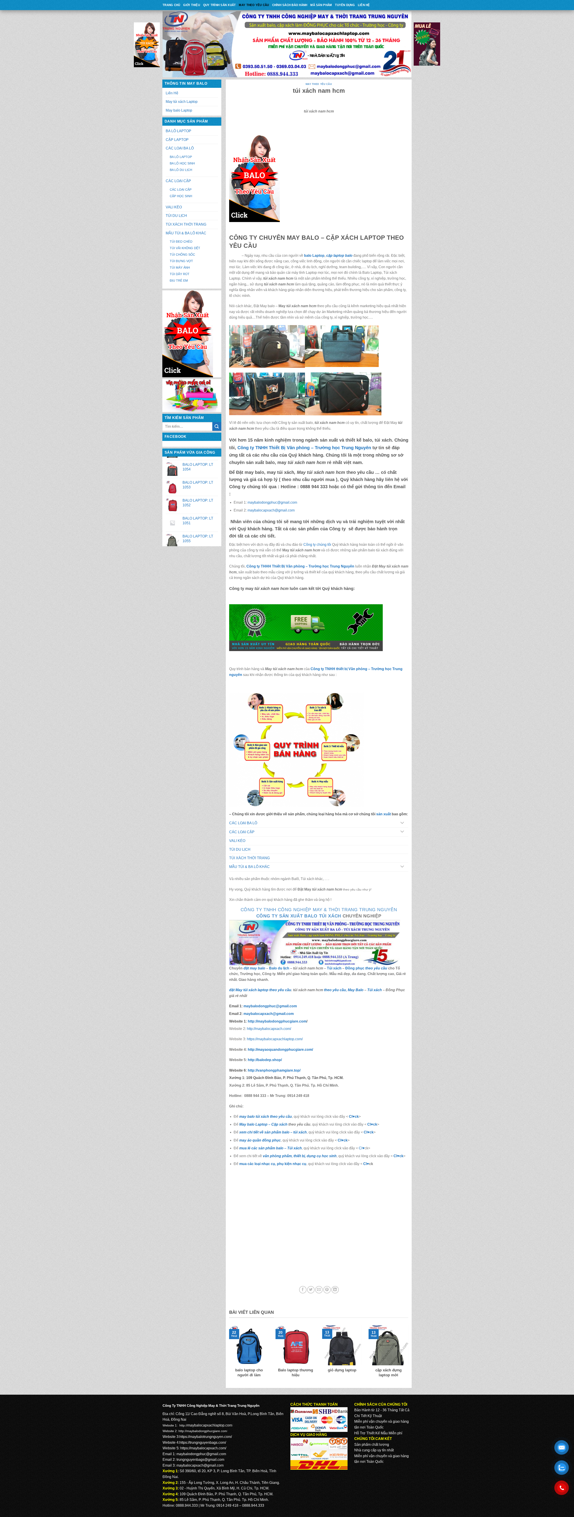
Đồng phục (355, 968)
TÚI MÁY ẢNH (180, 267)
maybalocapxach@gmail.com (271, 510)
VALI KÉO (174, 207)
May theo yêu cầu (254, 5)
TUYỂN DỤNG (345, 5)
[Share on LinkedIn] (335, 1289)
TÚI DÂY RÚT (179, 274)
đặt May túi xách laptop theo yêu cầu (260, 990)
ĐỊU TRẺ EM (179, 280)
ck (372, 1132)
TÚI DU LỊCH (176, 216)
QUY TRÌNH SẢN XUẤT (219, 5)
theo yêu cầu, (336, 990)
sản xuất (383, 814)
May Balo (355, 990)
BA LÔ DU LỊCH (181, 170)
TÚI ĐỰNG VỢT (181, 261)
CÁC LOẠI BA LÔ (180, 148)
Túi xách (334, 968)
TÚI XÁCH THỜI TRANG (186, 224)
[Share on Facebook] (303, 1289)
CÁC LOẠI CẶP (178, 181)
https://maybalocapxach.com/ (203, 1448)
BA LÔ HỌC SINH (182, 163)
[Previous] (228, 1354)
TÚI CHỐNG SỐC (182, 254)
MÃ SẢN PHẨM (321, 5)
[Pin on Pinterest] (327, 1289)
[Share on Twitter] (311, 1289)
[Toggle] (402, 823)
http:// (277, 1021)
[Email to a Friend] (319, 1289)
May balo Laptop (179, 110)
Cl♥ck (354, 1116)
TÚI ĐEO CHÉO (181, 241)
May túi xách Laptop (182, 102)
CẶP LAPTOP (177, 140)
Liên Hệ (364, 5)
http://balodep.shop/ (264, 1060)
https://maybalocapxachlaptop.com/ (275, 1039)
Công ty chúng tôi (317, 544)
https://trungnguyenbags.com (202, 1442)
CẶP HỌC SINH (181, 196)
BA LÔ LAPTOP (178, 131)
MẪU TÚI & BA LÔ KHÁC (186, 233)
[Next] (409, 1354)
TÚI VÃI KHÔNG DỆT (185, 248)
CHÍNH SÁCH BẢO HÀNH (289, 5)
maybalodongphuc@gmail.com (272, 502)
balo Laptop (314, 255)
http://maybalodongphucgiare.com (202, 1431)
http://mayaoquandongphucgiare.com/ (280, 1049)
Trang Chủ (171, 5)
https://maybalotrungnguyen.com (205, 1437)
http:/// (274, 1070)
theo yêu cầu (376, 968)
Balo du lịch (279, 968)
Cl (365, 1132)
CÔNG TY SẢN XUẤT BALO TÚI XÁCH (299, 915)
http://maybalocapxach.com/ (269, 1029)
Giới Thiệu (191, 5)
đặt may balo (254, 968)
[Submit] (216, 426)
